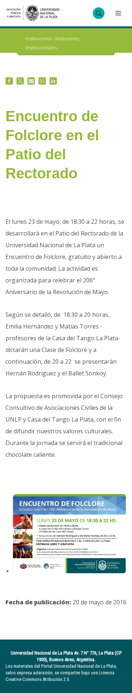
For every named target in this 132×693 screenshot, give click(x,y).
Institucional (38, 38)
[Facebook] (9, 81)
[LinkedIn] (53, 81)
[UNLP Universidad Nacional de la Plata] (33, 13)
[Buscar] (98, 13)
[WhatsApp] (42, 81)
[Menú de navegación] (117, 13)
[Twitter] (20, 81)
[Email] (31, 81)
